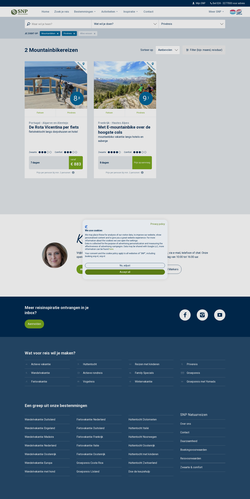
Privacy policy (158, 224)
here (111, 249)
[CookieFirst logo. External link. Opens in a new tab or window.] (86, 226)
